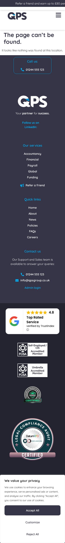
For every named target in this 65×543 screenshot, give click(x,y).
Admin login (33, 287)
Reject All (32, 534)
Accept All (32, 510)
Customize (32, 522)
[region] (32, 509)
